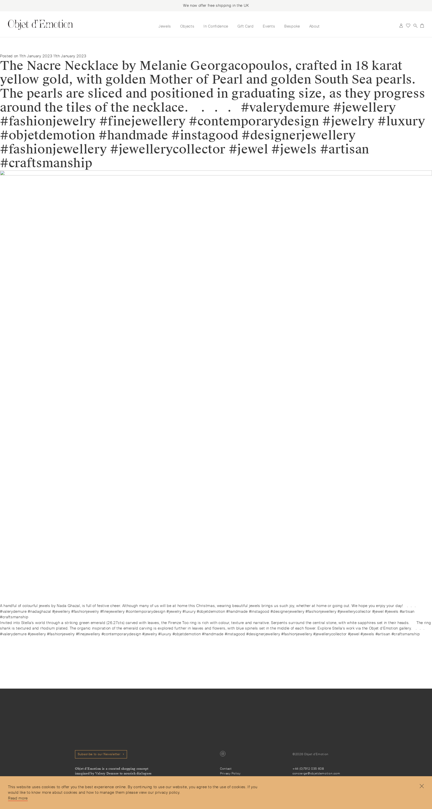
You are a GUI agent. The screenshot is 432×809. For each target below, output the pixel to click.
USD (394, 26)
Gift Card (246, 26)
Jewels (164, 26)
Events (269, 26)
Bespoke (292, 26)
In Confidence (216, 26)
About (314, 26)
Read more (18, 798)
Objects (187, 26)
